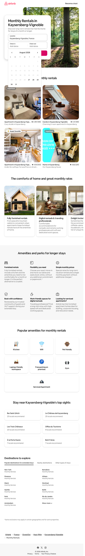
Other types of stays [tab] (63, 463)
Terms (37, 554)
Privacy (30, 554)
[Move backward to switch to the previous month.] (12, 52)
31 (16, 84)
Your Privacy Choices (48, 554)
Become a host (71, 3)
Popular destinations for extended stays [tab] (19, 463)
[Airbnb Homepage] (10, 3)
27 (29, 80)
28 (33, 80)
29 (38, 80)
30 (12, 84)
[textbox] (18, 46)
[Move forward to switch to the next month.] (37, 52)
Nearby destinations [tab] (44, 463)
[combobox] (27, 38)
